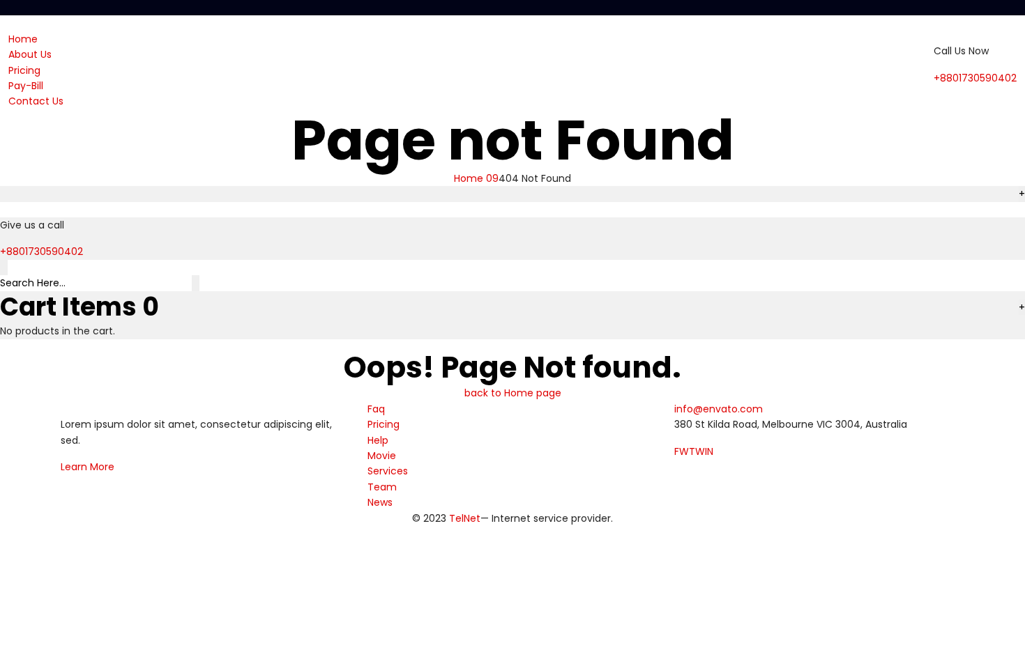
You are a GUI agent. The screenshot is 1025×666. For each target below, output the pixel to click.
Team (382, 487)
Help (377, 440)
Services (387, 471)
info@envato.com (718, 409)
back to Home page (512, 393)
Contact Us (35, 101)
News (380, 502)
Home (23, 39)
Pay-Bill (25, 86)
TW (697, 451)
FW (681, 451)
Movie (381, 456)
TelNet (464, 518)
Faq (376, 409)
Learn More (87, 467)
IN (709, 451)
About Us (30, 54)
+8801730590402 (975, 78)
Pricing (24, 70)
